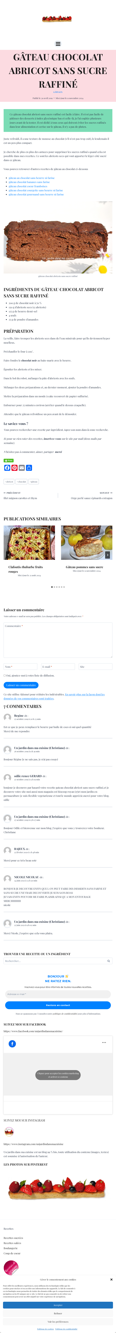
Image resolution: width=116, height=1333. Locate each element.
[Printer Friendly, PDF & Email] (9, 460)
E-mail (47, 666)
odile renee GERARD (28, 776)
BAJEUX (19, 849)
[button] (111, 1279)
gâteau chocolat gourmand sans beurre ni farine (36, 194)
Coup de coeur (12, 1253)
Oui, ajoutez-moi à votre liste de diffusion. (30, 675)
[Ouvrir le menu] (58, 43)
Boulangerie (11, 1248)
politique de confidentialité (65, 1013)
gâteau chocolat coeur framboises (28, 186)
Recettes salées (12, 1243)
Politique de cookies (45, 1329)
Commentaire (14, 626)
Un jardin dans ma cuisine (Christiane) (39, 748)
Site (82, 666)
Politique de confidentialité (66, 1329)
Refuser (58, 1313)
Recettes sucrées (13, 1237)
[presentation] (29, 543)
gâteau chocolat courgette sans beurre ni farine (36, 190)
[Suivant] (107, 555)
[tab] (52, 587)
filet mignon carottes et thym (20, 495)
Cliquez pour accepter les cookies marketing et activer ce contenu (58, 1075)
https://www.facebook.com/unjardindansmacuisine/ (33, 1031)
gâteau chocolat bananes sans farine (29, 182)
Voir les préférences (58, 1321)
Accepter (58, 1305)
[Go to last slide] (8, 555)
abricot (9, 481)
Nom (8, 666)
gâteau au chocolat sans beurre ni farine (32, 178)
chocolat (21, 481)
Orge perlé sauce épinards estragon (91, 495)
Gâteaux (58, 92)
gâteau (33, 481)
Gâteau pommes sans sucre (84, 567)
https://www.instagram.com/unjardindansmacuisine (33, 1144)
